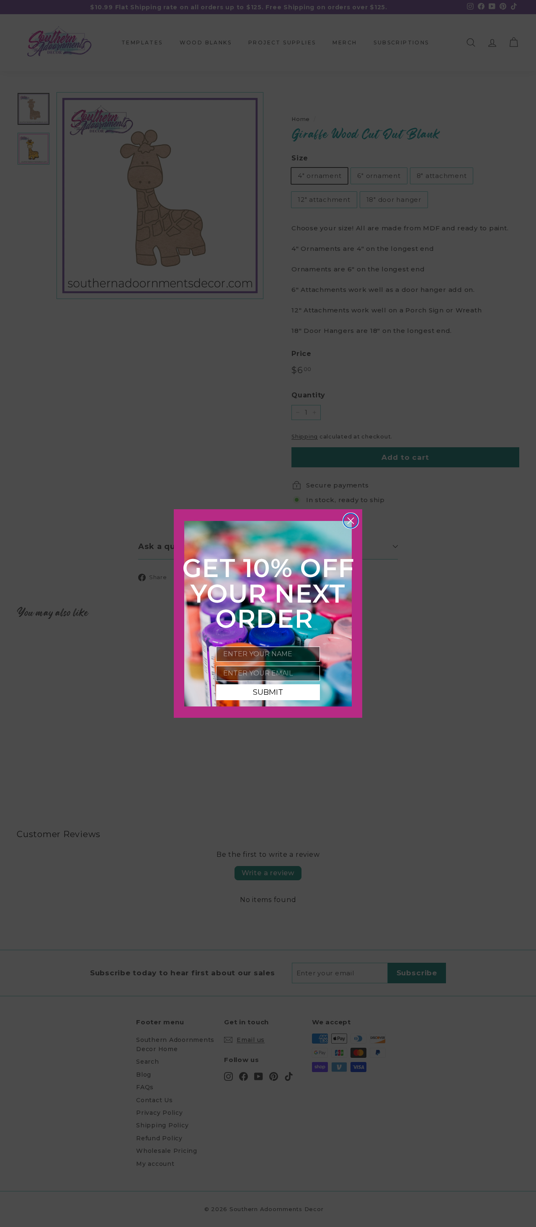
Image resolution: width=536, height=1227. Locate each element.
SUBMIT (268, 692)
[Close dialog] (350, 520)
